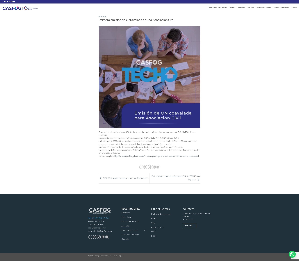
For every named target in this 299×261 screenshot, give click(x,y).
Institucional (222, 8)
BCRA (153, 218)
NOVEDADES (103, 16)
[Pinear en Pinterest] (154, 167)
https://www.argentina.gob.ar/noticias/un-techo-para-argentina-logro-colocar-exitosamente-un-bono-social (156, 156)
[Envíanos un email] (9, 2)
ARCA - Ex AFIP (157, 227)
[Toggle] (144, 230)
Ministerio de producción (161, 214)
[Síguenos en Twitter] (7, 2)
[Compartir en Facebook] (141, 167)
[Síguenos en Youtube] (14, 2)
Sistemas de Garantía (263, 8)
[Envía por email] (149, 167)
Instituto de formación (237, 8)
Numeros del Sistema (281, 8)
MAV (153, 231)
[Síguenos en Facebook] (3, 2)
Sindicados (213, 8)
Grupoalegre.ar (118, 256)
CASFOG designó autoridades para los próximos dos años (125, 178)
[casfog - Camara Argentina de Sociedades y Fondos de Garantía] (20, 8)
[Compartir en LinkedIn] (158, 167)
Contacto (293, 8)
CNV (153, 223)
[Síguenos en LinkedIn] (11, 2)
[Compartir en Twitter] (145, 167)
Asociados (250, 8)
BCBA (153, 236)
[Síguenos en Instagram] (5, 2)
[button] (292, 254)
